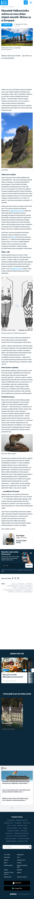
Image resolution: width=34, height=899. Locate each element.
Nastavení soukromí (22, 877)
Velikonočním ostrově (17, 211)
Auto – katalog (23, 828)
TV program (17, 823)
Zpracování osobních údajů (22, 866)
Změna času (26, 823)
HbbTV (5, 862)
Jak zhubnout (11, 820)
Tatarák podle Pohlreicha (21, 833)
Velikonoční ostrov (17, 269)
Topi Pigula (17, 26)
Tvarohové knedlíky (23, 838)
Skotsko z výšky (7, 723)
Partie (9, 825)
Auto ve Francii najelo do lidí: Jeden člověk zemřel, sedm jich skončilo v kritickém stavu (16, 791)
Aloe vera (9, 836)
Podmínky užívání (8, 865)
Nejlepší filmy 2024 (21, 820)
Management (20, 854)
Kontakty (19, 862)
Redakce (19, 872)
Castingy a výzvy (21, 860)
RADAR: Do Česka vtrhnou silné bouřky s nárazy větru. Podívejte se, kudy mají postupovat (15, 799)
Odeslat (29, 565)
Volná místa (7, 857)
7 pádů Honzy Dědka (13, 830)
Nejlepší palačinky (11, 841)
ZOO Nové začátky (12, 828)
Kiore (13, 237)
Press (18, 857)
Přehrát (6, 721)
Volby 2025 (23, 830)
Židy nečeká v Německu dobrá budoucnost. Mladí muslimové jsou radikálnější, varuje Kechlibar (15, 782)
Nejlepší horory (8, 823)
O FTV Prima (7, 854)
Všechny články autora (21, 541)
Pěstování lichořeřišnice (20, 836)
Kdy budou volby (22, 825)
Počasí (14, 825)
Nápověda (19, 869)
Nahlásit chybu (7, 877)
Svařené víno (9, 833)
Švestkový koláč (23, 841)
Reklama (6, 860)
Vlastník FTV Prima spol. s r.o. (8, 873)
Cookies (6, 869)
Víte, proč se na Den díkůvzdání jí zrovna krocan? (13, 676)
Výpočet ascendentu (11, 838)
